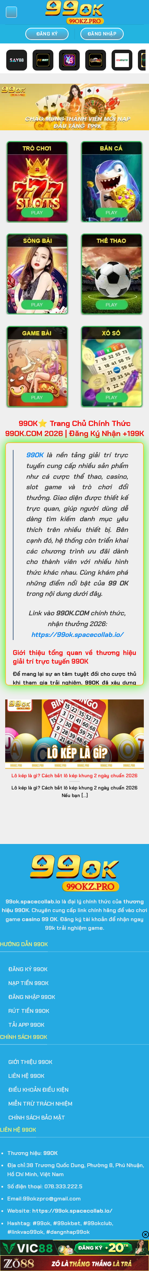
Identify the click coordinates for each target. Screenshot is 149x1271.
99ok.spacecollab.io (33, 901)
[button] (11, 12)
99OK (34, 455)
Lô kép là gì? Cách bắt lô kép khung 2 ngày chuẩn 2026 (74, 776)
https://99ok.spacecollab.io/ (72, 1210)
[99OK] (74, 12)
